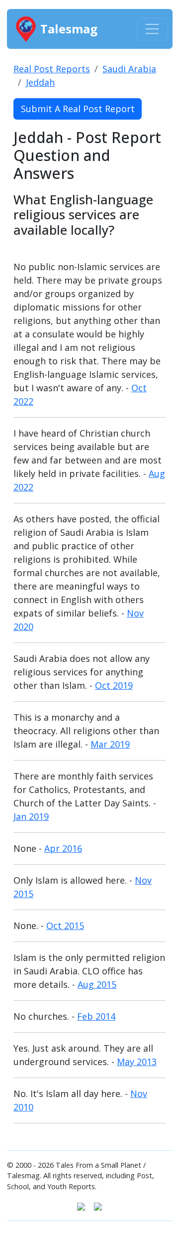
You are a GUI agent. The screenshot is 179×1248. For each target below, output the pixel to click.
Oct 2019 (114, 685)
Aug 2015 (97, 984)
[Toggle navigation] (152, 29)
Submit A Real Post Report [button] (78, 109)
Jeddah (40, 82)
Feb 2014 (96, 1016)
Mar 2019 (110, 744)
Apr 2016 (63, 848)
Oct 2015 (65, 926)
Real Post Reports (51, 69)
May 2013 (137, 1062)
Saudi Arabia (129, 69)
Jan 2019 (31, 816)
